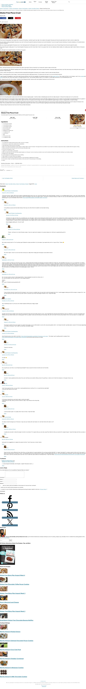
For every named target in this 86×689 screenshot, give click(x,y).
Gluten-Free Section (4, 8)
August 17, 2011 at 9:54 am (9, 249)
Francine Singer (7, 417)
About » (35, 2)
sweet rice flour (56, 76)
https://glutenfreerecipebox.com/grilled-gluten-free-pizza (35, 197)
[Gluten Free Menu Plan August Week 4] (3, 572)
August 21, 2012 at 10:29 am (8, 310)
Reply (3, 199)
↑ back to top (43, 681)
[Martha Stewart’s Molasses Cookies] (3, 665)
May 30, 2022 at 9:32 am (9, 449)
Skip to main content (6, 5)
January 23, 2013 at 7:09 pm (8, 354)
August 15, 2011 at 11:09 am (10, 205)
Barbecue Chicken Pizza (7, 460)
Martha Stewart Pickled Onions (10, 631)
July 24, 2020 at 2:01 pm (7, 396)
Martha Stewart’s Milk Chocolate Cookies (13, 676)
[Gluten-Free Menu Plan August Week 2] (3, 608)
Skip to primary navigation (7, 4)
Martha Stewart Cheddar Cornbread (12, 658)
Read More (6, 537)
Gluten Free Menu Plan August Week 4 (12, 575)
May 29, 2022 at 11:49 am (7, 439)
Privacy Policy (44, 685)
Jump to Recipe (4, 21)
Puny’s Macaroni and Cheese (9, 602)
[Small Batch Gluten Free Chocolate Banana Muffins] (3, 617)
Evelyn (5, 383)
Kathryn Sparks (7, 298)
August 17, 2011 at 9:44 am (7, 239)
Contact (40, 2)
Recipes (27, 183)
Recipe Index (46, 2)
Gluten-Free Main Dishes (34, 8)
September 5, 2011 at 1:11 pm (8, 259)
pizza (36, 183)
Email (1, 481)
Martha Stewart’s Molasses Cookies (12, 667)
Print (77, 128)
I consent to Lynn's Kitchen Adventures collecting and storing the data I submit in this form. (24, 489)
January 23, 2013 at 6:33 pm (10, 344)
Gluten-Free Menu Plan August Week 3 (12, 593)
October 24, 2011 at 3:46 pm (8, 300)
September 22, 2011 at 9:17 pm (8, 274)
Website (1, 483)
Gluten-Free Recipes (13, 8)
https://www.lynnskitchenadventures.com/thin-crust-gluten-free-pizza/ (69, 454)
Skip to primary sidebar (7, 6)
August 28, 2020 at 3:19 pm (10, 429)
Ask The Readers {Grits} (8, 178)
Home (30, 2)
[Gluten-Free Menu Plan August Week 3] (3, 590)
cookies (82, 76)
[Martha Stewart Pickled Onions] (3, 629)
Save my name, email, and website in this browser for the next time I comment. (19, 485)
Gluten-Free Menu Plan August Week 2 (12, 611)
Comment (2, 477)
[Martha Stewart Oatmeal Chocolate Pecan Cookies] (3, 638)
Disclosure (44, 686)
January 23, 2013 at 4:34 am (12, 215)
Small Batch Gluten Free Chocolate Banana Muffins (16, 620)
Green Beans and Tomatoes (77, 178)
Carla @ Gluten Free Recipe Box (11, 190)
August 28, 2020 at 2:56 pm (8, 419)
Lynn (11, 227)
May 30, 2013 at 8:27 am (7, 364)
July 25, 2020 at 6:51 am (9, 408)
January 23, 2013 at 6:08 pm (8, 333)
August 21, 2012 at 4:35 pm (9, 322)
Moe (5, 272)
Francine (6, 394)
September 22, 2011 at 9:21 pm (10, 289)
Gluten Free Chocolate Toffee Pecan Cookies (14, 584)
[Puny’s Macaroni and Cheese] (3, 599)
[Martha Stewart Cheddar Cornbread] (3, 656)
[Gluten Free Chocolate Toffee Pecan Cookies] (3, 581)
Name (1, 479)
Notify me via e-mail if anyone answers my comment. (12, 487)
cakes (1, 77)
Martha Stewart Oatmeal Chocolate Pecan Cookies (16, 640)
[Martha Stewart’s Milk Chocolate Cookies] (3, 674)
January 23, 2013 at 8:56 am (14, 229)
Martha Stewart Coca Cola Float (10, 649)
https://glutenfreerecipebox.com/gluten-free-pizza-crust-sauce (34, 336)
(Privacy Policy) (43, 489)
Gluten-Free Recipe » (53, 2)
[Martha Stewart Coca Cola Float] (3, 647)
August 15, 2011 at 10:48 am (8, 192)
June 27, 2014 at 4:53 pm (7, 385)
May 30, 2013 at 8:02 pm (9, 375)
